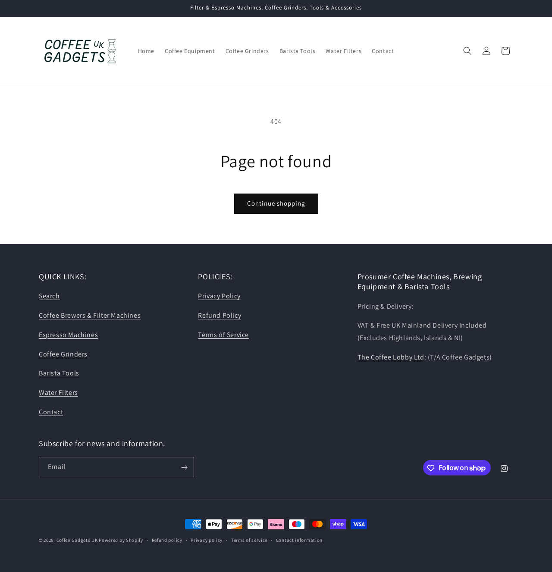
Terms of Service (223, 334)
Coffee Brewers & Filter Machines (90, 315)
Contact (51, 411)
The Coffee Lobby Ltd (391, 357)
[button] (467, 50)
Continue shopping (276, 203)
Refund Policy (219, 315)
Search (49, 296)
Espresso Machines (68, 334)
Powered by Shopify (121, 540)
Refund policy (167, 540)
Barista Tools (59, 373)
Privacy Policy (219, 296)
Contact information (299, 540)
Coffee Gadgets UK (77, 540)
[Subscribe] (184, 467)
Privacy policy (207, 540)
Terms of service (249, 540)
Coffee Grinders (63, 354)
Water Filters (58, 392)
